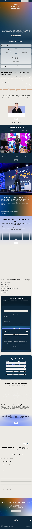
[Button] (28, 520)
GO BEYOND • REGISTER (16, 35)
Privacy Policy (28, 526)
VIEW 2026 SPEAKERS (16, 122)
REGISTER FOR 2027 (16, 334)
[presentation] (15, 119)
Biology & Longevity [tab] (4, 130)
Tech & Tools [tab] (24, 130)
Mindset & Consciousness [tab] (15, 130)
